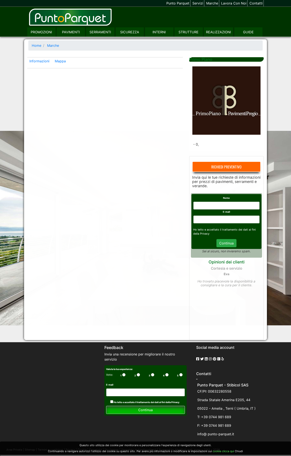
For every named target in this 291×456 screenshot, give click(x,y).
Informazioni (39, 61)
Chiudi (239, 451)
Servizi (197, 3)
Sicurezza (129, 32)
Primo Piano (200, 59)
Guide (248, 32)
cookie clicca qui (223, 451)
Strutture (189, 32)
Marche (212, 3)
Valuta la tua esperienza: (119, 369)
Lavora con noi (233, 3)
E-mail (226, 211)
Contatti (256, 3)
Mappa (60, 61)
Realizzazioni (218, 32)
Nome (226, 198)
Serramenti (100, 32)
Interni (159, 32)
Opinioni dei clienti (227, 262)
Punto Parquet (177, 3)
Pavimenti (71, 32)
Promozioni (41, 32)
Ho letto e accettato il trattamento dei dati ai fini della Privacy (146, 402)
